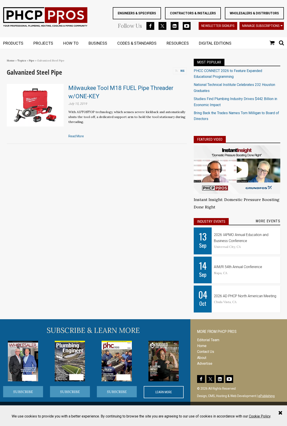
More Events (268, 221)
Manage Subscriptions (261, 26)
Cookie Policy (259, 416)
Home (11, 60)
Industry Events (211, 221)
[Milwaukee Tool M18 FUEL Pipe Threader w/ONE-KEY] (35, 105)
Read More (76, 136)
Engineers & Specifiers (137, 13)
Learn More (163, 392)
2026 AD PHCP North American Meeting (245, 296)
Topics (21, 60)
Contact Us (205, 352)
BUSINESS (98, 43)
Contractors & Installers (193, 13)
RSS (182, 71)
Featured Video (209, 139)
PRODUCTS (13, 43)
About (201, 358)
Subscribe (23, 391)
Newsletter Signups (218, 26)
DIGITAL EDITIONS (215, 43)
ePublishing (266, 396)
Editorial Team (208, 340)
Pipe (31, 60)
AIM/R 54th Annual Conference (238, 267)
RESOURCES (178, 43)
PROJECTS (43, 43)
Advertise (204, 363)
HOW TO (70, 43)
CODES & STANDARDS (137, 43)
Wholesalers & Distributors (254, 13)
